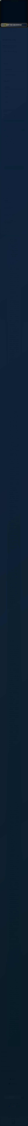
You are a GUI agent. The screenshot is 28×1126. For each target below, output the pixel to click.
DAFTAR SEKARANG (14, 25)
